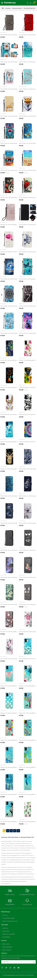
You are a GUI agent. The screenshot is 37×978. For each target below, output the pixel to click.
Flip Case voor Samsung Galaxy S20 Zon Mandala (13, 224)
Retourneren (6, 931)
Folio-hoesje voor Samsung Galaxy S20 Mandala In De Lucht (16, 306)
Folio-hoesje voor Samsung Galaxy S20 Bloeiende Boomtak (16, 496)
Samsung (7, 8)
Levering (5, 928)
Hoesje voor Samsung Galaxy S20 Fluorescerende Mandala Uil (17, 360)
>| (18, 830)
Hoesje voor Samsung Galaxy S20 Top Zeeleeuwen (14, 713)
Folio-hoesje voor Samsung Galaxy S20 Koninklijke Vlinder (16, 577)
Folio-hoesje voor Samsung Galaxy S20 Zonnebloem (14, 34)
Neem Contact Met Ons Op (10, 921)
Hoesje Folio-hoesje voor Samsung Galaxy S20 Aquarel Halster (17, 251)
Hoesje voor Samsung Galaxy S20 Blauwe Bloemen (14, 767)
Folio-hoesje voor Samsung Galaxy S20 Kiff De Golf (14, 279)
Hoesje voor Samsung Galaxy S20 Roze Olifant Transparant (16, 686)
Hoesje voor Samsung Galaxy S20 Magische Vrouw (14, 821)
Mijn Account (6, 944)
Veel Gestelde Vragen (9, 918)
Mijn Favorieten (7, 950)
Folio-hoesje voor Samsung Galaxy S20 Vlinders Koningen (16, 658)
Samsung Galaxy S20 (29, 8)
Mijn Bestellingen (7, 947)
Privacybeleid (6, 937)
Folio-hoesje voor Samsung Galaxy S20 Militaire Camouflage (16, 604)
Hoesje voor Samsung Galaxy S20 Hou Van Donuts (14, 740)
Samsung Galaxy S (17, 8)
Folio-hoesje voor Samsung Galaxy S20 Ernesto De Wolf (15, 523)
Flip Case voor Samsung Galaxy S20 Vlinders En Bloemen (15, 631)
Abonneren (34, 962)
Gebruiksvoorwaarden (9, 934)
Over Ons (5, 915)
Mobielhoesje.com (12, 975)
